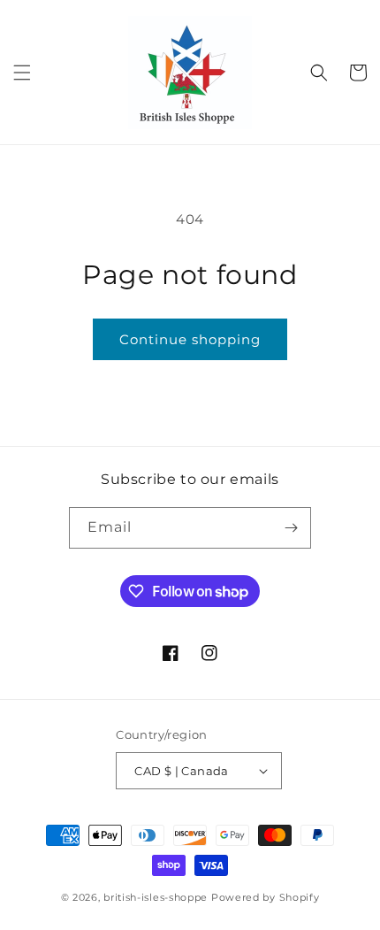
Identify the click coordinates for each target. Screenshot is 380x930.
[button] (22, 72)
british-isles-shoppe (155, 897)
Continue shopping (190, 339)
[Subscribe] (290, 528)
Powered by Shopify (265, 897)
